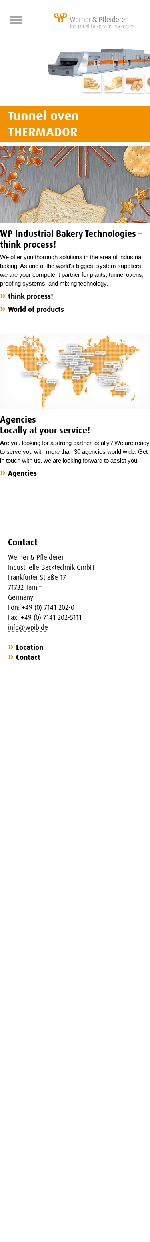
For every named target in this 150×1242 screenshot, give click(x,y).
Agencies (22, 473)
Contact (28, 657)
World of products (36, 309)
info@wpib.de (28, 627)
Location (29, 647)
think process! (30, 296)
